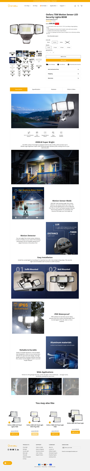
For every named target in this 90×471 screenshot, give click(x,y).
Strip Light (25, 455)
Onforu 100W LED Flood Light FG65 (55, 426)
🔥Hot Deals (43, 6)
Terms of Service (37, 466)
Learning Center (52, 457)
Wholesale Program (53, 453)
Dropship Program (53, 455)
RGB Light (25, 449)
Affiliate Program (52, 451)
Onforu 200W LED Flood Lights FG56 (15, 426)
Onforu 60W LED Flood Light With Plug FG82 (35, 426)
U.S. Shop (27, 6)
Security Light (26, 451)
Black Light (25, 453)
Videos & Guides (39, 447)
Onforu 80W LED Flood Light (75, 423)
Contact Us (51, 449)
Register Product (39, 455)
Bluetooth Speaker (27, 457)
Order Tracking (39, 453)
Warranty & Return (40, 451)
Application (53, 6)
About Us (51, 447)
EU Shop (35, 6)
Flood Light (25, 447)
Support (62, 6)
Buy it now (63, 60)
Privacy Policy (44, 466)
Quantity (49, 50)
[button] (51, 21)
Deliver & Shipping (40, 449)
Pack (47, 45)
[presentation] (8, 32)
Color (48, 40)
